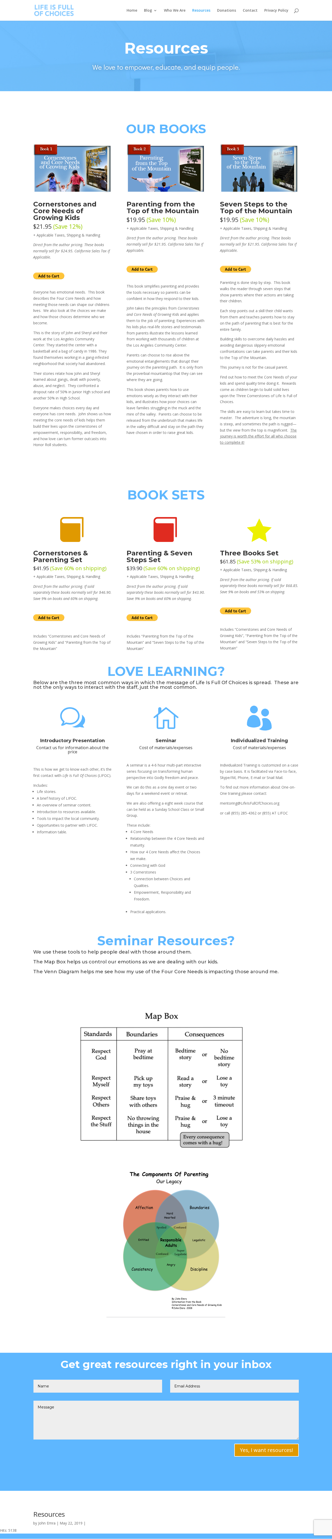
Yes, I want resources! (266, 1450)
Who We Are (174, 11)
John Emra (47, 1523)
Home (132, 11)
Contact (250, 11)
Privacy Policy (276, 11)
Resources (201, 11)
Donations (226, 11)
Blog (148, 11)
